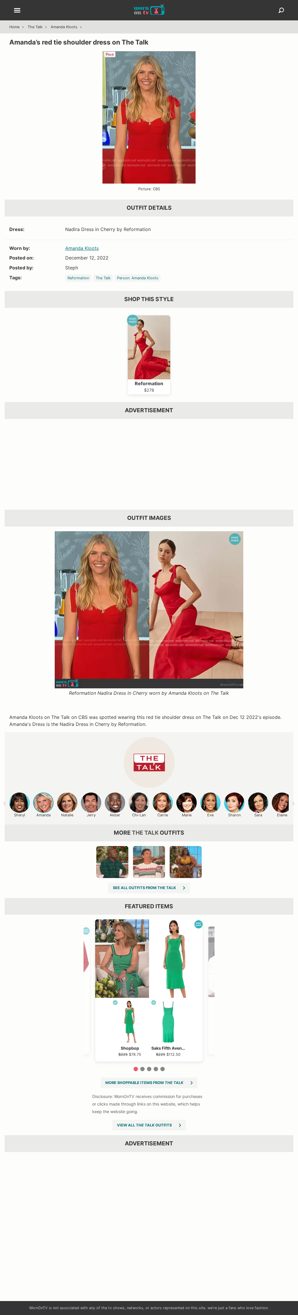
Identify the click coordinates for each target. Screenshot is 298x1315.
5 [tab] (162, 1069)
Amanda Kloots (64, 27)
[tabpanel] (149, 990)
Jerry (91, 815)
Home (14, 27)
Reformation (78, 278)
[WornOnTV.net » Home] (149, 10)
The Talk (35, 27)
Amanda (43, 815)
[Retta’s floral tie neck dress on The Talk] (186, 862)
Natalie (67, 815)
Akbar (115, 815)
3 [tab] (149, 1069)
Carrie (162, 815)
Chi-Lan (139, 815)
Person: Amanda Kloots (137, 278)
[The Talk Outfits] (149, 762)
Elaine (282, 815)
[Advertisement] (149, 464)
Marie (186, 815)
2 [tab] (142, 1069)
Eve (210, 815)
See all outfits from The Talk (144, 888)
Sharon (234, 815)
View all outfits (144, 1125)
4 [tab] (156, 1069)
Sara (258, 815)
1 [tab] (136, 1069)
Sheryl (19, 815)
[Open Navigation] (17, 10)
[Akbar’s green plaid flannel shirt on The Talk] (112, 862)
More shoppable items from (144, 1083)
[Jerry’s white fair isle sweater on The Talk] (149, 862)
